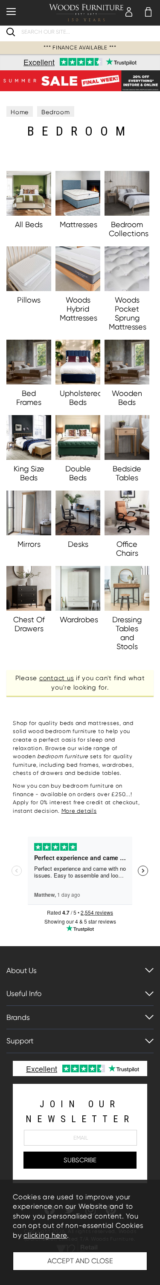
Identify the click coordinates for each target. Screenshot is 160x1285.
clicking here (45, 1235)
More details (79, 811)
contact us (56, 678)
